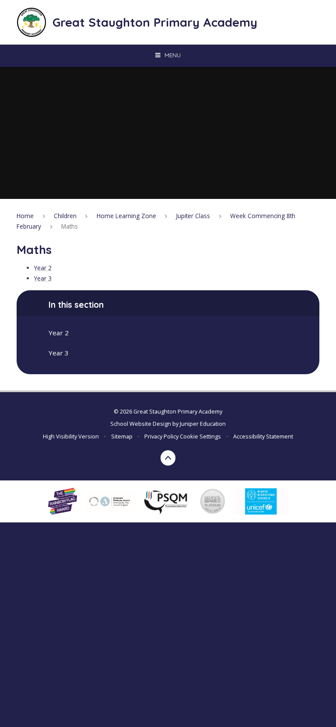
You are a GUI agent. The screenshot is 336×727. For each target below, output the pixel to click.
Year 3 (43, 278)
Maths (69, 226)
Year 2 (43, 268)
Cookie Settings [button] (200, 436)
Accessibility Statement (263, 436)
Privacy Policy (161, 436)
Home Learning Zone (126, 216)
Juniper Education (203, 424)
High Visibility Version (71, 436)
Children (65, 216)
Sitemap (122, 436)
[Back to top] (168, 458)
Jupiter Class (193, 216)
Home (25, 216)
